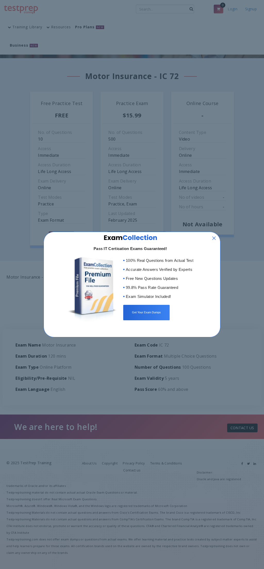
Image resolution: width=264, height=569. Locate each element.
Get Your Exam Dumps (146, 312)
